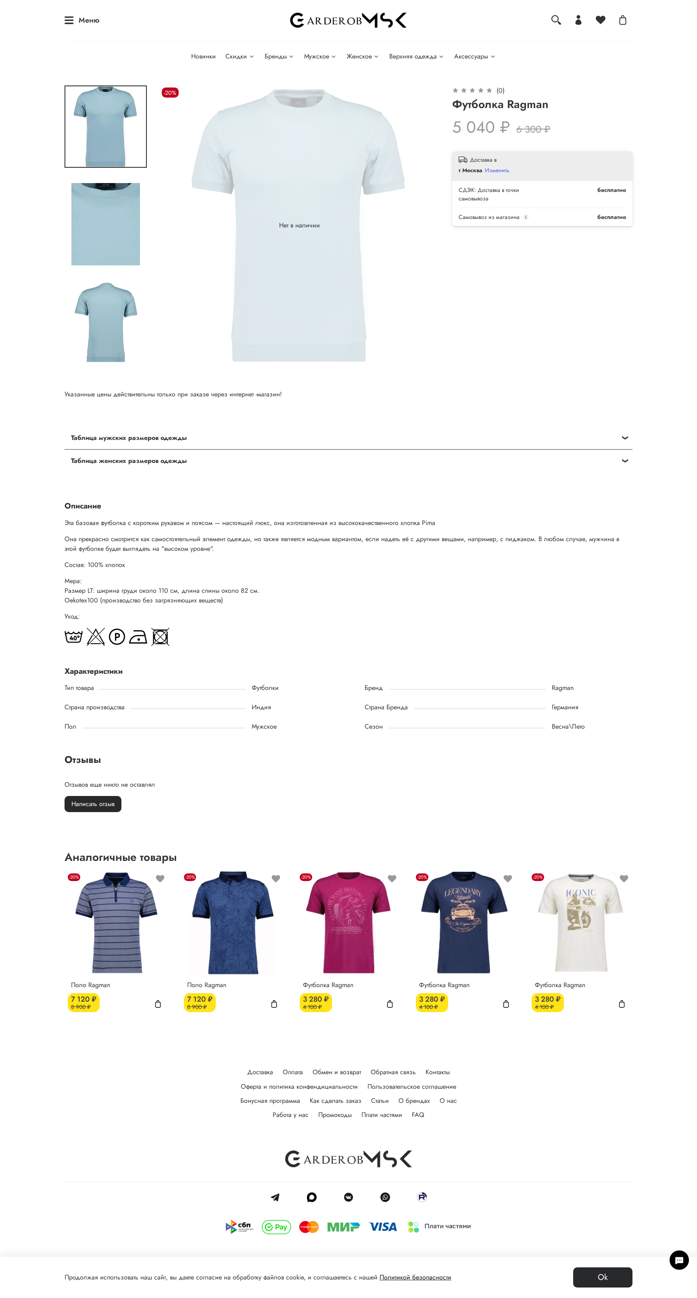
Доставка (260, 1072)
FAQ (418, 1114)
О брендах (414, 1100)
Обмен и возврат (337, 1072)
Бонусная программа (270, 1100)
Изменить (497, 170)
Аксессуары (471, 56)
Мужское (316, 56)
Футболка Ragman (328, 984)
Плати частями (381, 1114)
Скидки (236, 56)
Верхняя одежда (413, 56)
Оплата (293, 1072)
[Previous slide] (176, 225)
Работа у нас (291, 1114)
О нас (448, 1100)
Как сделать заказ (335, 1100)
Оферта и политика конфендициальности (299, 1086)
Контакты (438, 1072)
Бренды (276, 56)
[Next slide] (423, 225)
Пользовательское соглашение (411, 1086)
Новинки (203, 56)
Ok (603, 1277)
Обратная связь (393, 1072)
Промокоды (335, 1114)
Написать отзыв (93, 803)
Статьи (380, 1100)
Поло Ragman (90, 984)
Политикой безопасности (415, 1277)
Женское (359, 56)
